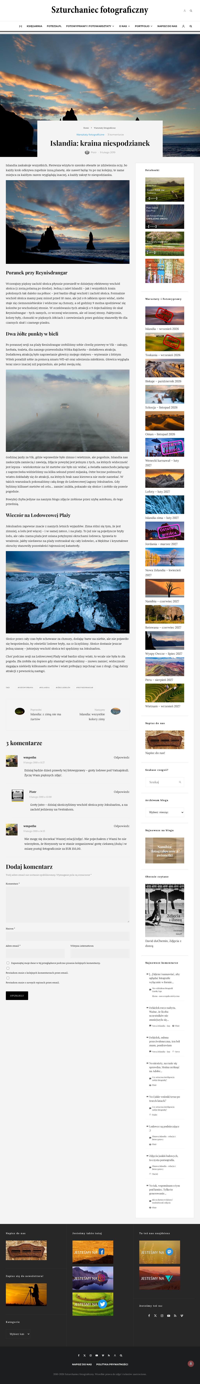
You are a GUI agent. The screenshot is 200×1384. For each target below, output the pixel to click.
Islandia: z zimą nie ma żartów (45, 714)
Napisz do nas (167, 26)
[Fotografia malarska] (164, 245)
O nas (123, 26)
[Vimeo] (103, 1355)
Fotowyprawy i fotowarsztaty (88, 26)
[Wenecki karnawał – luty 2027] (164, 448)
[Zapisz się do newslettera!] (33, 1295)
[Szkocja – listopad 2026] (164, 395)
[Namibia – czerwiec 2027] (164, 589)
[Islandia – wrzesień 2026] (164, 316)
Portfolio (142, 26)
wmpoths (29, 757)
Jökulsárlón (63, 687)
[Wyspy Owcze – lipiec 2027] (164, 641)
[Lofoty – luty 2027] (164, 479)
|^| (20, 26)
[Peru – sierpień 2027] (164, 667)
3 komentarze (116, 134)
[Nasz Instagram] (99, 1279)
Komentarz (13, 883)
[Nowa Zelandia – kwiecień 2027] (164, 558)
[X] (84, 1355)
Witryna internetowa (82, 945)
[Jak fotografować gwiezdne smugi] (164, 217)
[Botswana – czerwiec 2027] (164, 615)
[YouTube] (97, 1355)
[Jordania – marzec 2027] (164, 532)
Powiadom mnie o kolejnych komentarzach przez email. (37, 972)
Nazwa (10, 928)
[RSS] (109, 1355)
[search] (180, 782)
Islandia (45, 687)
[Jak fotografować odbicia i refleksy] (164, 272)
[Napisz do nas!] (164, 740)
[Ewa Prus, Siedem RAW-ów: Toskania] (164, 190)
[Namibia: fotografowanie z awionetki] (164, 850)
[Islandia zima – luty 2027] (164, 505)
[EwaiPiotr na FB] (99, 1253)
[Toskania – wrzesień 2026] (164, 343)
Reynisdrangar (85, 687)
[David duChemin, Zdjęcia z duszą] (164, 911)
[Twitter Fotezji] (99, 1305)
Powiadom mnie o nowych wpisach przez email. (32, 982)
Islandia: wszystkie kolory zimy (92, 714)
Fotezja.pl (54, 26)
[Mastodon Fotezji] (166, 1253)
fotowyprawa (26, 687)
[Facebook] (78, 1355)
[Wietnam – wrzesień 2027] (164, 694)
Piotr (94, 152)
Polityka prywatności (112, 1364)
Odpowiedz (121, 757)
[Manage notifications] (191, 1364)
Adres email (13, 945)
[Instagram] (91, 1355)
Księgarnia (34, 26)
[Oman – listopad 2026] (164, 421)
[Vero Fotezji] (166, 1279)
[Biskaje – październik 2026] (164, 369)
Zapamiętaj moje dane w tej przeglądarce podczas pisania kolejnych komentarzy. (55, 963)
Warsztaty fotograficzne (90, 134)
